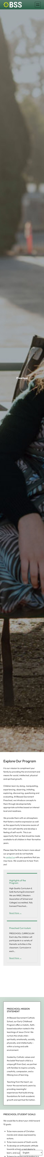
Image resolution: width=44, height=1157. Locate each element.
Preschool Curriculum (20, 928)
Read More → (15, 913)
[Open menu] (38, 5)
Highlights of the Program (17, 881)
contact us (10, 857)
